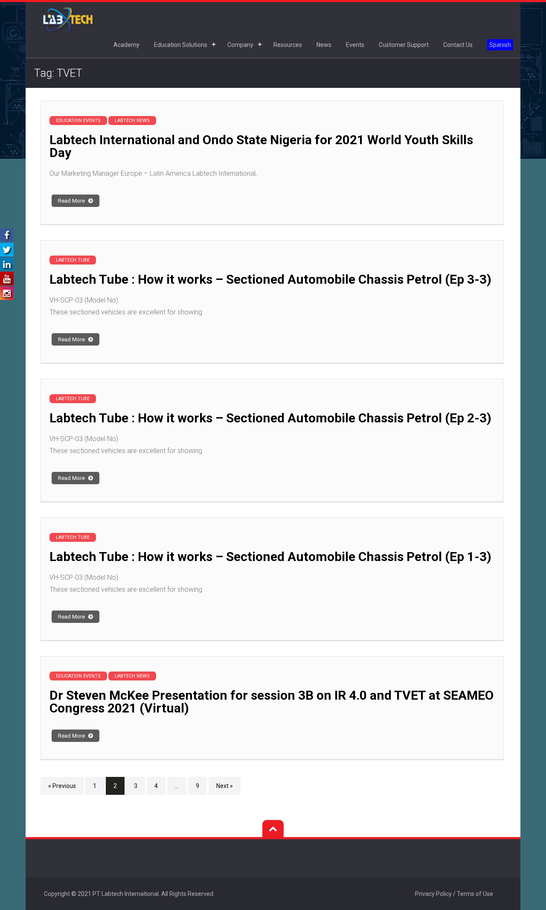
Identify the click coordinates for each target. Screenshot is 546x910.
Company (240, 44)
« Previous (62, 785)
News (324, 44)
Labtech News (132, 120)
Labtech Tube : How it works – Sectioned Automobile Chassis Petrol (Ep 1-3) (270, 556)
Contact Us (458, 44)
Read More (72, 201)
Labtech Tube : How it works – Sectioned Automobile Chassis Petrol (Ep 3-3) (270, 279)
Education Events (78, 120)
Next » (224, 785)
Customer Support (404, 44)
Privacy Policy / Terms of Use (454, 893)
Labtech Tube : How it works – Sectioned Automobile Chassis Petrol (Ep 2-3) (270, 417)
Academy (126, 44)
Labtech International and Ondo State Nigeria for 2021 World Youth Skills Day (261, 146)
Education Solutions (180, 44)
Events (355, 44)
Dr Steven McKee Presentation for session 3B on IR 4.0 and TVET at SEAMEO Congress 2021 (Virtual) (271, 701)
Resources (287, 44)
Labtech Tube (73, 260)
